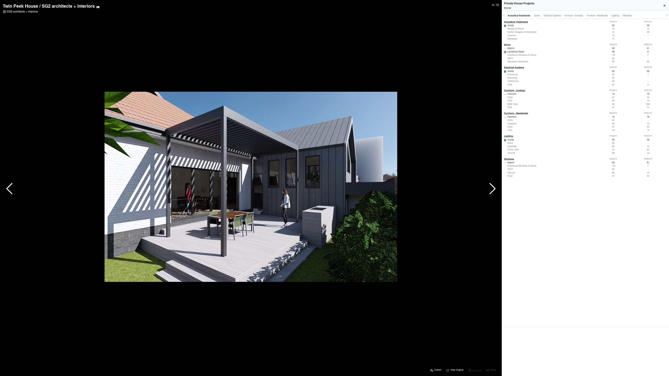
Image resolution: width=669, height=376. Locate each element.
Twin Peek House (20, 6)
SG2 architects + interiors (68, 6)
